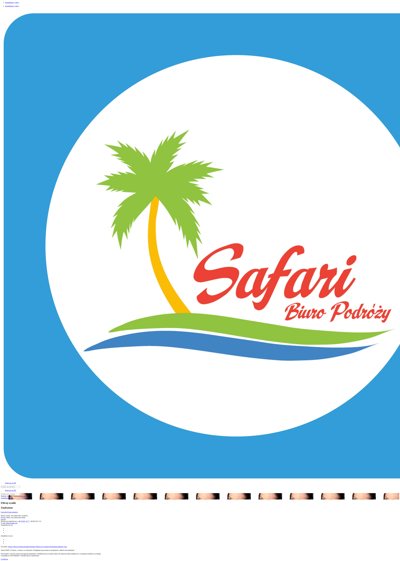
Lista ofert (4, 512)
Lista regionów (13, 512)
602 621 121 (25, 496)
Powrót (3, 519)
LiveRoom (4, 559)
